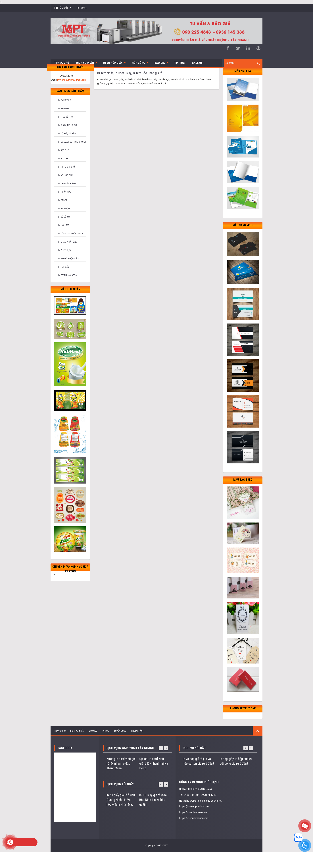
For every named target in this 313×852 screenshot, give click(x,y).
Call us (197, 63)
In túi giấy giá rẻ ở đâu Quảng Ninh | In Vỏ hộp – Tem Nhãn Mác (121, 799)
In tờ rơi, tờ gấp (67, 133)
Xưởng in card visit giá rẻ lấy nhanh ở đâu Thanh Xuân (121, 763)
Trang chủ (61, 63)
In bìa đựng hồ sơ (67, 125)
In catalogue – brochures (72, 141)
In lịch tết (63, 225)
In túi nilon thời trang (70, 233)
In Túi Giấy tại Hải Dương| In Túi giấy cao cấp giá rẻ (102, 7)
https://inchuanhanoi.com (193, 818)
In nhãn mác (64, 191)
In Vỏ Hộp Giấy (112, 63)
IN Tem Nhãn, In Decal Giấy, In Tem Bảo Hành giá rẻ (129, 73)
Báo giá (160, 63)
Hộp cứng (138, 63)
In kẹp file (63, 150)
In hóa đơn (64, 208)
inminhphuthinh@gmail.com (71, 79)
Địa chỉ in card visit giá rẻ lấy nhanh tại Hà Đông (153, 763)
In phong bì (64, 108)
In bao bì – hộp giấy (68, 258)
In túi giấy (63, 267)
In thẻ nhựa (64, 250)
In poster (63, 158)
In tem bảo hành (67, 183)
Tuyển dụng (120, 730)
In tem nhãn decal (68, 275)
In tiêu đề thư (65, 116)
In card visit (64, 100)
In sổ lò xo (64, 216)
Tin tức (179, 63)
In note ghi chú (66, 166)
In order (62, 200)
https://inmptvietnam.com (194, 812)
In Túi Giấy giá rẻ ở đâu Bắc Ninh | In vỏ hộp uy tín (153, 799)
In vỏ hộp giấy (65, 175)
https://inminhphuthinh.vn (194, 806)
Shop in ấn (137, 730)
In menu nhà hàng (67, 242)
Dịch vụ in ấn (85, 63)
